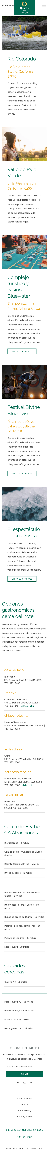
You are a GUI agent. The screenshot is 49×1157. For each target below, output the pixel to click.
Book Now (8, 5)
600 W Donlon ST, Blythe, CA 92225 (24, 1130)
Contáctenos (24, 1098)
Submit (24, 1074)
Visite (24, 706)
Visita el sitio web (22, 351)
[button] (44, 5)
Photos (24, 1104)
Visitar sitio (27, 785)
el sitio (30, 706)
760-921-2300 (24, 1137)
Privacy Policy (24, 1116)
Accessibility (24, 1110)
